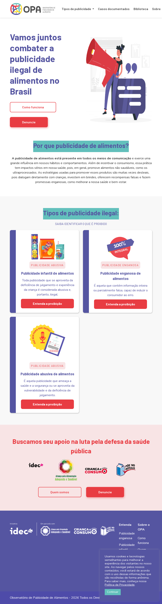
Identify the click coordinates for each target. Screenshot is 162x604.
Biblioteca (141, 9)
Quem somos (59, 492)
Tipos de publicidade (76, 9)
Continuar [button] (112, 592)
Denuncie (29, 122)
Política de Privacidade (120, 585)
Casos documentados (114, 9)
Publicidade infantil (127, 547)
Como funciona (33, 107)
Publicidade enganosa (127, 535)
